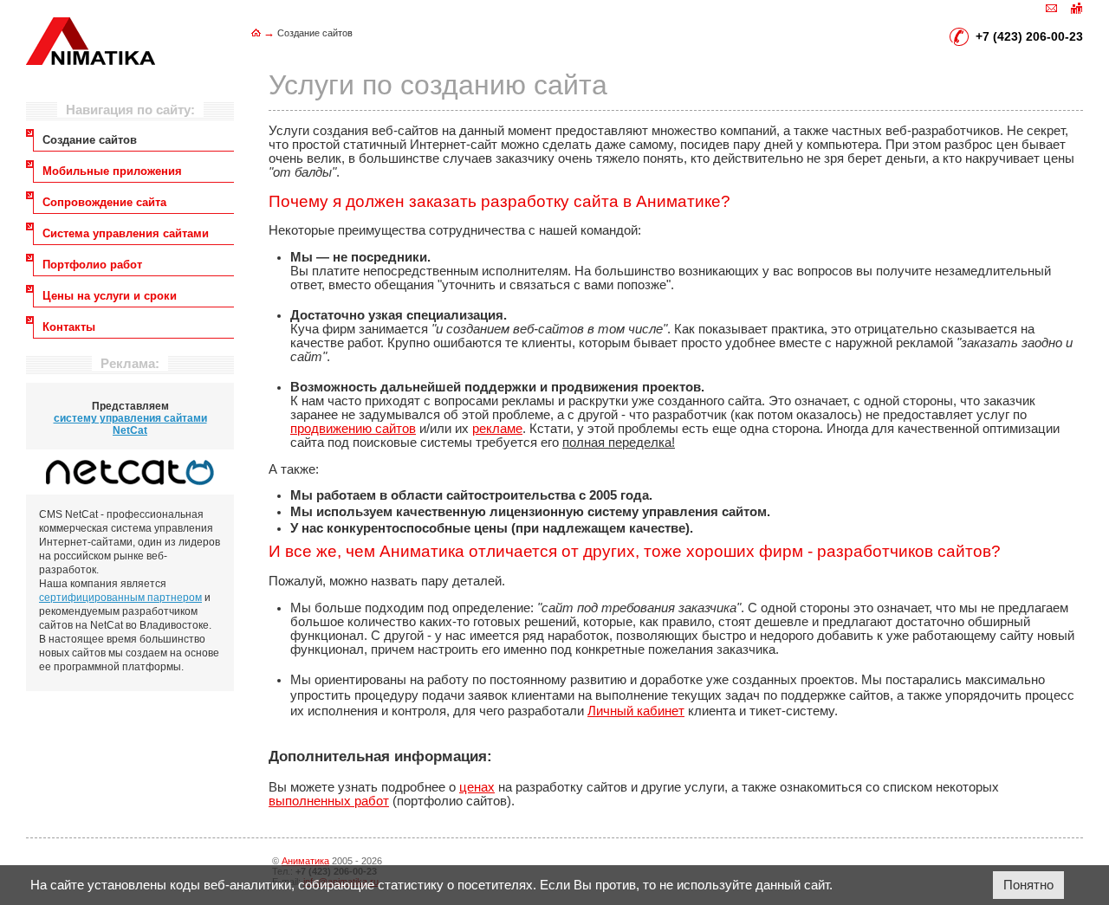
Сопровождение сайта (104, 202)
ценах (477, 787)
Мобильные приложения (112, 171)
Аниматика (305, 861)
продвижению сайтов (353, 429)
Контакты (68, 326)
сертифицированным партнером (120, 597)
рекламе (497, 429)
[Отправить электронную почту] (1052, 7)
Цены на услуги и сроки (109, 295)
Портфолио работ (92, 264)
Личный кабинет (635, 711)
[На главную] (256, 32)
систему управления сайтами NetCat (130, 424)
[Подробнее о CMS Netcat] (130, 472)
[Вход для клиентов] (1076, 7)
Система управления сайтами (125, 233)
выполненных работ (329, 801)
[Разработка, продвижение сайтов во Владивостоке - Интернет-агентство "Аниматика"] (90, 61)
